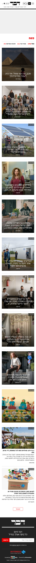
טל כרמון (18, 420)
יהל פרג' (18, 154)
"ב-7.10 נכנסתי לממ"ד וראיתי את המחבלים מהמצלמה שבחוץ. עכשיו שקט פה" (18, 339)
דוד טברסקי (18, 382)
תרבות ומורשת (10, 44)
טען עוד (18, 509)
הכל (31, 44)
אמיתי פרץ (18, 79)
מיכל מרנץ (31, 462)
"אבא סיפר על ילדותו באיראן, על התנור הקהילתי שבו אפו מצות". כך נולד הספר (18, 415)
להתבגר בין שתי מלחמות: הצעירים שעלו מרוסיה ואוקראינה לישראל (18, 377)
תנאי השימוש (15, 545)
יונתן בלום (18, 117)
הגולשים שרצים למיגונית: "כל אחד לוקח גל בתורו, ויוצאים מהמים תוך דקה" (18, 263)
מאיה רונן (18, 230)
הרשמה (5, 540)
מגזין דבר (21, 44)
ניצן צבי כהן (31, 501)
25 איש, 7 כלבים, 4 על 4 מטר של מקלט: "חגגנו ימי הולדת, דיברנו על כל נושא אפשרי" (18, 111)
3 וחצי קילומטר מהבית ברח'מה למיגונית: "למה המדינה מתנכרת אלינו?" (18, 149)
